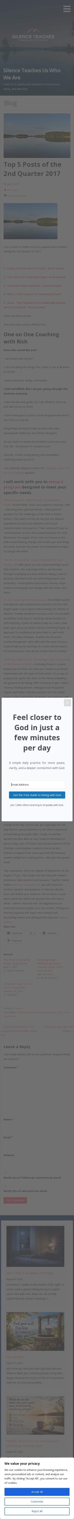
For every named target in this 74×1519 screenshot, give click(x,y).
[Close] (67, 702)
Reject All (37, 1511)
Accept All (37, 1491)
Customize (37, 1501)
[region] (37, 1488)
